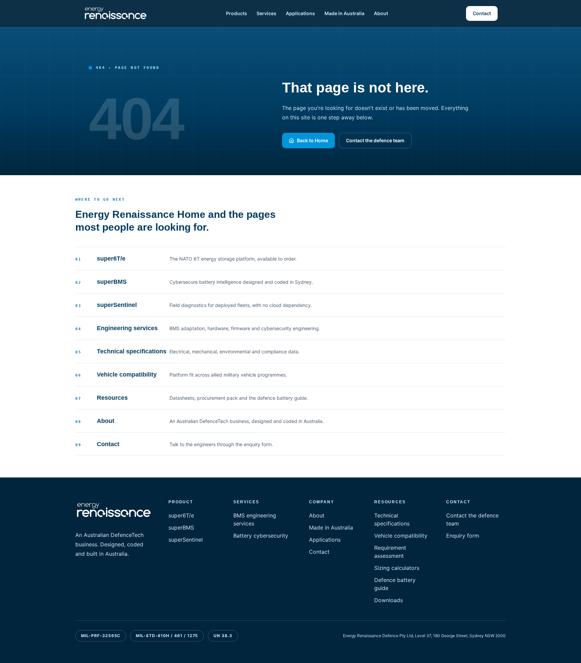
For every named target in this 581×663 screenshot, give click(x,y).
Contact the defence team (375, 140)
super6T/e (181, 515)
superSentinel (185, 539)
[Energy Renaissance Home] (115, 13)
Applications (300, 13)
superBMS (181, 527)
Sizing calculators (396, 567)
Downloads (388, 600)
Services (266, 13)
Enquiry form (462, 535)
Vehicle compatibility (400, 535)
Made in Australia (344, 13)
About (381, 13)
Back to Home (312, 140)
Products (236, 13)
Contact (482, 13)
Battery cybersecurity (260, 535)
